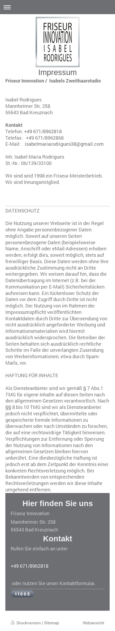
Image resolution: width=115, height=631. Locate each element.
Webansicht (93, 622)
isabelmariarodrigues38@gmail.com (64, 144)
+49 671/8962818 (43, 131)
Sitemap (51, 622)
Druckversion (29, 622)
